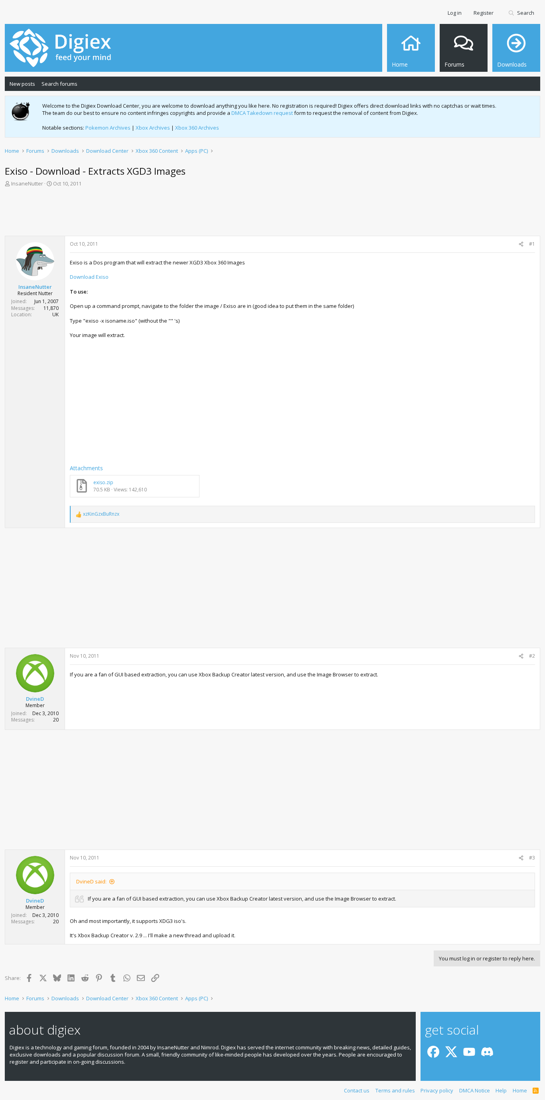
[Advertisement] (272, 214)
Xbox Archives (153, 127)
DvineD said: (91, 881)
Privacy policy (437, 1090)
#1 (532, 244)
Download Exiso (89, 276)
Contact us (356, 1090)
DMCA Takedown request (262, 112)
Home (520, 1090)
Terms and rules (395, 1090)
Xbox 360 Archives (197, 127)
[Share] (521, 244)
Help (501, 1090)
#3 (532, 857)
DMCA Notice (474, 1090)
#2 (532, 656)
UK (55, 314)
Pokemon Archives (107, 127)
